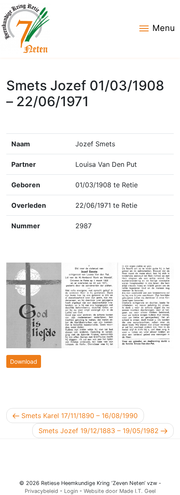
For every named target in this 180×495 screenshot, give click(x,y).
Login (71, 491)
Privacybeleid (41, 491)
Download (23, 361)
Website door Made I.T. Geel (120, 491)
